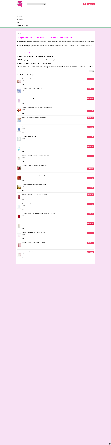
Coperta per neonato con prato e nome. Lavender (33, 98)
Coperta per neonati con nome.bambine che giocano (33, 242)
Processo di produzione (22, 25)
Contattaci (20, 19)
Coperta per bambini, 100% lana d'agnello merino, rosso (34, 165)
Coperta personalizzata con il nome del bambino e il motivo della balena (38, 146)
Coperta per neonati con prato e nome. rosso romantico (34, 194)
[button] (84, 4)
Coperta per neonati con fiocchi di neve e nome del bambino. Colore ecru (38, 223)
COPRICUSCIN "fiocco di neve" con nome (31, 251)
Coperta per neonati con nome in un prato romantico (33, 232)
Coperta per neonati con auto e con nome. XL (32, 88)
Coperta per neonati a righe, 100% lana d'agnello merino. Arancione (37, 107)
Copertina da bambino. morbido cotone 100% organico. (34, 117)
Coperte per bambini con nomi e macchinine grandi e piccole (35, 126)
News (19, 33)
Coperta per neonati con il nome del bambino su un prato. (34, 78)
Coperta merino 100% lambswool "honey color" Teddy (34, 184)
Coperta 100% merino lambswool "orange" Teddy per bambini (36, 175)
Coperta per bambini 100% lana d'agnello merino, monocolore (35, 155)
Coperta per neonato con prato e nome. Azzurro (32, 203)
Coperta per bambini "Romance (29, 136)
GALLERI (19, 13)
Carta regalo (20, 16)
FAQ (18, 22)
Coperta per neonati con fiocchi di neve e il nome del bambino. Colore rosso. (38, 213)
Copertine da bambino (22, 41)
